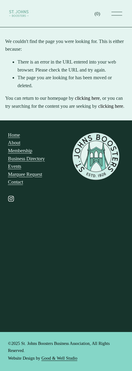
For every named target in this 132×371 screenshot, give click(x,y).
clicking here (87, 98)
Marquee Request (25, 174)
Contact (15, 182)
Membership (20, 150)
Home (14, 135)
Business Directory (26, 158)
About (14, 142)
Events (14, 166)
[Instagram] (11, 199)
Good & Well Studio (59, 358)
